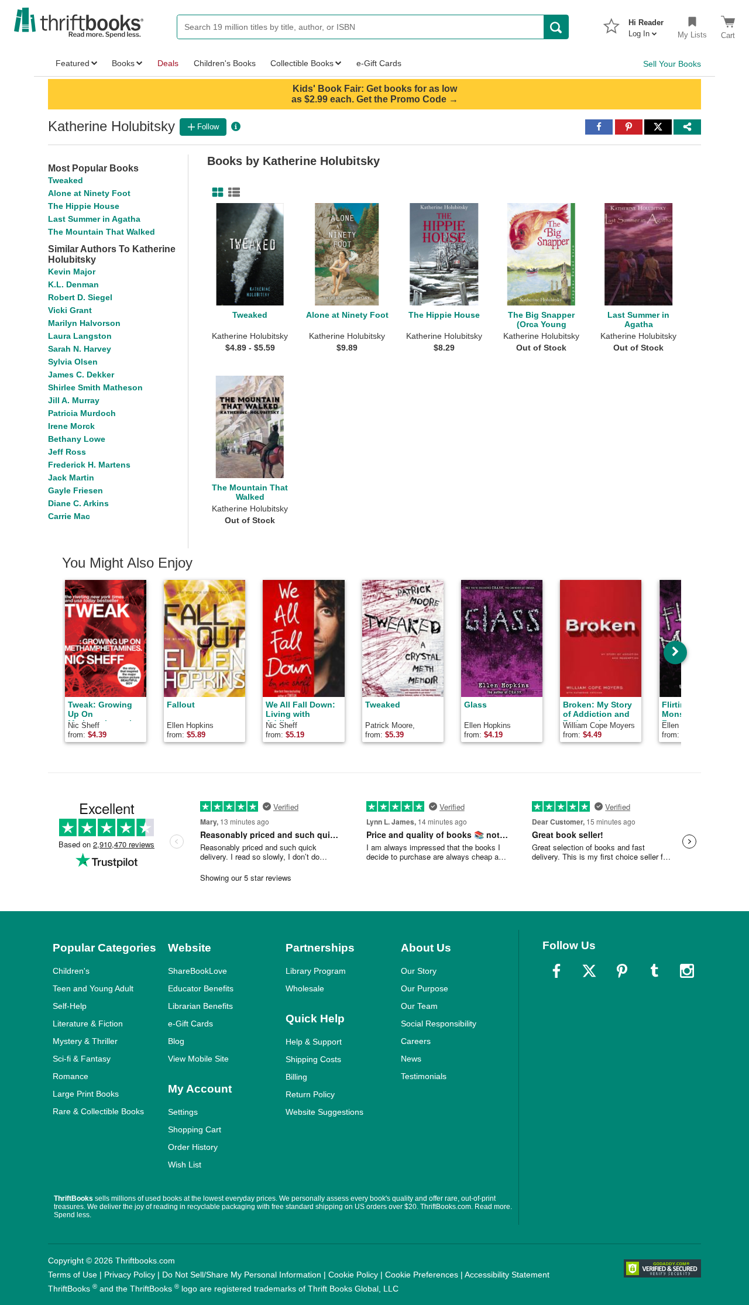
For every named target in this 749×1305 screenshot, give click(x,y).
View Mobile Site (198, 1058)
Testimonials (423, 1076)
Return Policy (310, 1094)
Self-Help (70, 1006)
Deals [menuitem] (167, 63)
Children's (71, 971)
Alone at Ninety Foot (89, 193)
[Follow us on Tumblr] (654, 971)
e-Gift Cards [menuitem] (378, 63)
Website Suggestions (324, 1112)
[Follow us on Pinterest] (622, 971)
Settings (183, 1112)
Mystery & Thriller (85, 1041)
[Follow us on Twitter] (589, 971)
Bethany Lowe (76, 439)
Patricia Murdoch (82, 413)
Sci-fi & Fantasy (82, 1058)
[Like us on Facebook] (556, 971)
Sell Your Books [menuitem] (672, 63)
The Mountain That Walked (101, 231)
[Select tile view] (232, 192)
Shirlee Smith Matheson (95, 387)
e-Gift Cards (190, 1023)
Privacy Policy (129, 1274)
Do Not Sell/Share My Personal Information (241, 1274)
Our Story (419, 971)
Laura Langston (80, 336)
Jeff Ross (67, 451)
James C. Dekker (81, 374)
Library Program (316, 971)
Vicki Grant (70, 310)
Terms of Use (72, 1274)
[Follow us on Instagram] (687, 971)
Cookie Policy (353, 1274)
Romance (70, 1076)
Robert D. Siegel (80, 297)
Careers (416, 1041)
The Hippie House (83, 206)
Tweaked (65, 180)
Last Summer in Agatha (94, 219)
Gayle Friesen (75, 490)
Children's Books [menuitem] (225, 63)
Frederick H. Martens (89, 464)
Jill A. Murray (73, 400)
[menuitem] (646, 24)
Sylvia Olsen (73, 361)
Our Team (419, 1006)
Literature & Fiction (88, 1023)
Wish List (184, 1164)
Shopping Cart (194, 1129)
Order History (193, 1147)
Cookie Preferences (421, 1274)
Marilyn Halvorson (84, 323)
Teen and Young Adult (93, 988)
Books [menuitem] (123, 63)
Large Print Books (86, 1093)
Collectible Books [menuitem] (302, 63)
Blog (176, 1041)
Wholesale (305, 988)
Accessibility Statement (507, 1274)
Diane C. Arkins (78, 503)
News (411, 1058)
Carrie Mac (69, 516)
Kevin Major (71, 271)
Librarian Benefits (200, 1006)
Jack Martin (71, 477)
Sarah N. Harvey (79, 348)
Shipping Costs (313, 1059)
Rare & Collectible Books (98, 1111)
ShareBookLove (197, 971)
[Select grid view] (215, 192)
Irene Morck (71, 426)
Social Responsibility (438, 1023)
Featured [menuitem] (73, 63)
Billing (296, 1076)
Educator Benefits (200, 988)
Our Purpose (424, 988)
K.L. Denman (73, 284)
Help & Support (314, 1041)
